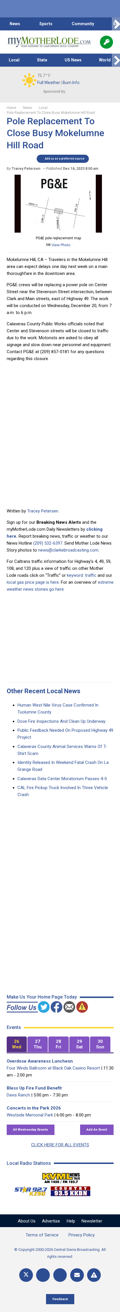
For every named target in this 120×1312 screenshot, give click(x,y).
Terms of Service (42, 1235)
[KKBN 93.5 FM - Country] (70, 1189)
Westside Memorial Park (30, 1115)
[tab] (17, 1044)
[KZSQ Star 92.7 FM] (28, 1189)
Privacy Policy (81, 1235)
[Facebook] (43, 1275)
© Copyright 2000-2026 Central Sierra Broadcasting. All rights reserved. (60, 1253)
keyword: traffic (81, 575)
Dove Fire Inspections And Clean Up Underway (61, 721)
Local (14, 60)
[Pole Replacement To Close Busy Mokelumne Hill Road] (58, 231)
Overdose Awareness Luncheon (40, 1061)
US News (73, 60)
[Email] (77, 1275)
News (15, 23)
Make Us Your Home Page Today (42, 997)
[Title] (94, 1275)
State (42, 60)
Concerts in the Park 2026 (34, 1108)
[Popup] (106, 42)
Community (83, 23)
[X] (26, 1275)
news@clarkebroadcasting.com (68, 550)
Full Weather (48, 82)
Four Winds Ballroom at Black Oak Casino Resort (53, 1068)
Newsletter (92, 1221)
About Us (27, 1221)
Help (71, 1221)
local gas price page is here (33, 582)
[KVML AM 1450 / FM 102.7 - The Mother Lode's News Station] (61, 1176)
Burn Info (71, 82)
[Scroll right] (116, 23)
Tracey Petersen (42, 511)
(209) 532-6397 (47, 543)
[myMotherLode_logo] (49, 42)
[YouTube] (60, 1275)
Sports (45, 23)
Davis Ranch (18, 1095)
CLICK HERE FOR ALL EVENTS (60, 1144)
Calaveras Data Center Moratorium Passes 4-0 (62, 778)
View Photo (60, 245)
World (105, 60)
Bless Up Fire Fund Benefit (34, 1088)
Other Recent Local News (43, 691)
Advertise (51, 1221)
